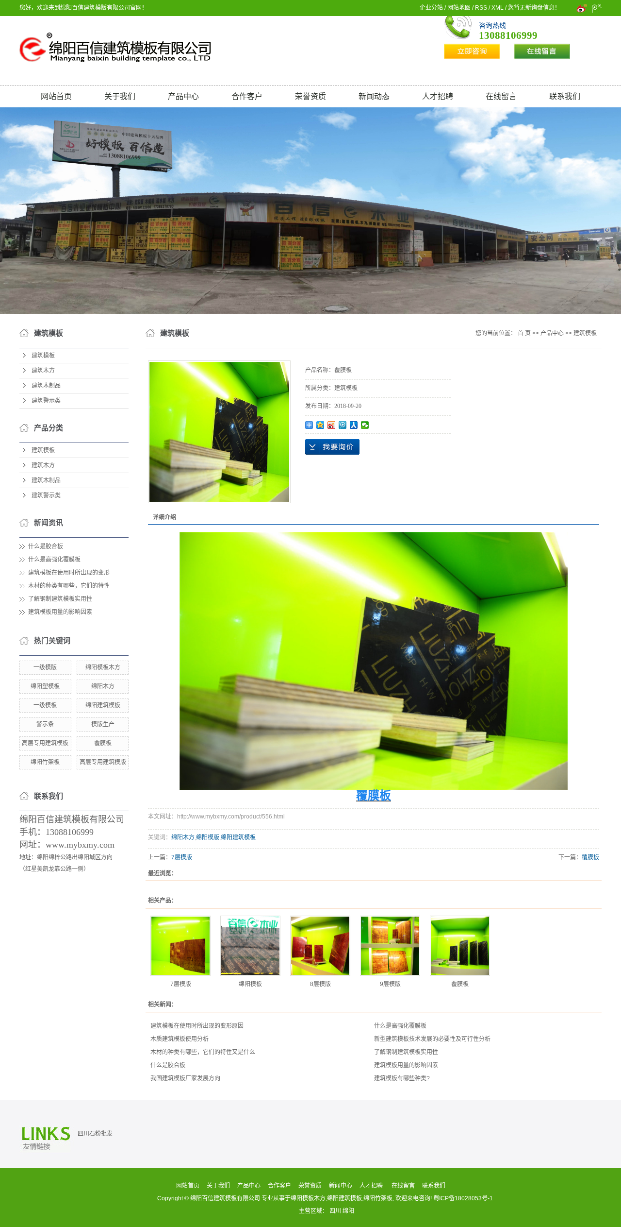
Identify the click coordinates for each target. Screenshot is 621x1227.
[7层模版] (180, 946)
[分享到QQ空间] (320, 425)
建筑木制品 (46, 385)
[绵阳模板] (250, 946)
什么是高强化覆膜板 (54, 559)
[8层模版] (320, 946)
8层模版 (320, 984)
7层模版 (181, 857)
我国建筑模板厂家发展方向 (185, 1078)
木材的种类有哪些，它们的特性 (69, 585)
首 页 (524, 333)
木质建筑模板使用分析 (179, 1039)
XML (497, 7)
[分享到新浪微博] (331, 425)
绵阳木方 (102, 686)
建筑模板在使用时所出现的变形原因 (197, 1025)
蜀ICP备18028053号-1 (463, 1198)
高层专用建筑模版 (103, 762)
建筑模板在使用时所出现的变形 (69, 572)
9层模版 (390, 984)
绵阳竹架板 (45, 762)
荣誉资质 (310, 96)
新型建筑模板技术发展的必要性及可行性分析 (432, 1039)
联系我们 (564, 96)
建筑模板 (43, 355)
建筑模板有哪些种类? (402, 1078)
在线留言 (501, 96)
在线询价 (332, 447)
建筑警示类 (46, 400)
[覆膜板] (460, 946)
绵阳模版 (207, 837)
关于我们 (119, 96)
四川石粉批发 (95, 1133)
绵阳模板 (250, 984)
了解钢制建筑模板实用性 (60, 599)
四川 (335, 1211)
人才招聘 (437, 96)
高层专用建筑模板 (45, 743)
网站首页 (56, 96)
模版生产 (102, 724)
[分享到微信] (365, 425)
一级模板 (45, 705)
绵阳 (348, 1211)
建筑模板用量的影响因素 (60, 612)
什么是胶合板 (45, 546)
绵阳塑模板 (45, 686)
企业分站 (431, 7)
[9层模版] (390, 946)
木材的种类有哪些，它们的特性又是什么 (202, 1052)
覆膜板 (103, 743)
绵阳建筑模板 (102, 705)
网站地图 (459, 7)
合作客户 (246, 96)
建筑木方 (43, 370)
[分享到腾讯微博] (343, 425)
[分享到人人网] (354, 425)
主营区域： (314, 1211)
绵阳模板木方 (102, 667)
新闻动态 (374, 96)
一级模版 (45, 667)
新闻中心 (340, 1185)
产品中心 (183, 96)
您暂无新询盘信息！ (534, 7)
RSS (481, 7)
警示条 (45, 724)
